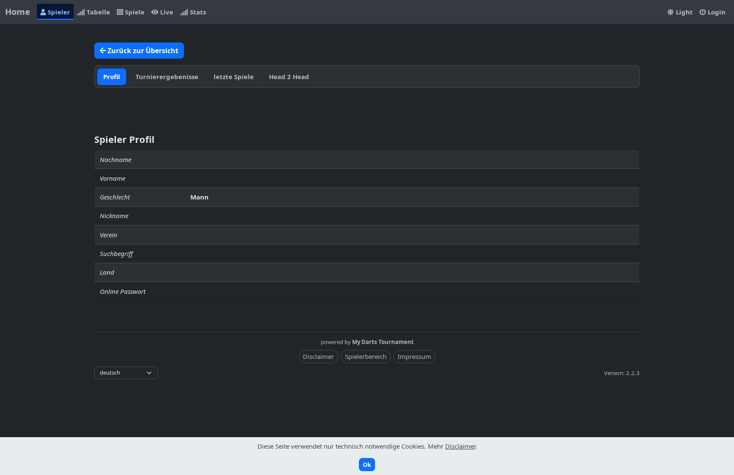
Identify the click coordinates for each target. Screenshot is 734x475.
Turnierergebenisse (167, 76)
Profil (111, 76)
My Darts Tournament (383, 342)
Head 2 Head (289, 76)
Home (17, 11)
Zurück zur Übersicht (142, 50)
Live (165, 12)
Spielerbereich (366, 356)
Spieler (58, 12)
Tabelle (97, 12)
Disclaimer (318, 356)
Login (716, 12)
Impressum (414, 356)
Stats (197, 12)
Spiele (133, 12)
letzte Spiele (234, 76)
